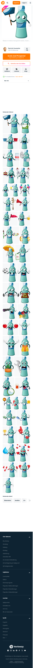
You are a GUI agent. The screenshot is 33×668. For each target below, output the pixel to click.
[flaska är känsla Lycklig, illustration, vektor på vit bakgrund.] (8, 470)
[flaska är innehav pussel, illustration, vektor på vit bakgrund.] (9, 438)
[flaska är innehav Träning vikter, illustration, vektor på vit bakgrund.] (11, 398)
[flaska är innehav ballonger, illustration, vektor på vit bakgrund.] (18, 228)
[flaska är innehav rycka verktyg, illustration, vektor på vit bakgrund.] (11, 530)
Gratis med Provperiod (16, 56)
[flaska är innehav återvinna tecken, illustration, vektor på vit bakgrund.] (8, 419)
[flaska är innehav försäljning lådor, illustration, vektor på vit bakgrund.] (20, 141)
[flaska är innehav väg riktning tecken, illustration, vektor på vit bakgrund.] (9, 242)
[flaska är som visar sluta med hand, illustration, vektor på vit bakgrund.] (8, 196)
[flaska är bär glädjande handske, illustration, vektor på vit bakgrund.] (8, 652)
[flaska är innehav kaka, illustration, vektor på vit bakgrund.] (20, 195)
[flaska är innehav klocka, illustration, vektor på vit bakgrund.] (8, 550)
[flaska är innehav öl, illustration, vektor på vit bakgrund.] (10, 569)
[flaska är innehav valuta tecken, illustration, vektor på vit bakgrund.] (8, 320)
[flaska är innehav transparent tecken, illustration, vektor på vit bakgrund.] (11, 123)
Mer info (6, 80)
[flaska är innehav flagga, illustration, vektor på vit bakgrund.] (10, 271)
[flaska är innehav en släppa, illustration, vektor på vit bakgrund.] (21, 652)
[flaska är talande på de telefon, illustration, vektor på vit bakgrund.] (6, 586)
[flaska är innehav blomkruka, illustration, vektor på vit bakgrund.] (18, 509)
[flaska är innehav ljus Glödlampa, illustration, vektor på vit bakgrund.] (7, 228)
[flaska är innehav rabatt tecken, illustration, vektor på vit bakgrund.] (7, 144)
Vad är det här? (19, 76)
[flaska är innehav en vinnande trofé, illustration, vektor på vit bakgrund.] (10, 634)
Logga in (24, 2)
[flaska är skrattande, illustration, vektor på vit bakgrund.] (20, 211)
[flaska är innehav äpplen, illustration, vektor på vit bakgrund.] (10, 454)
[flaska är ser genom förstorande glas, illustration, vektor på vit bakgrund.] (9, 617)
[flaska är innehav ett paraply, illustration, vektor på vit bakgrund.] (20, 321)
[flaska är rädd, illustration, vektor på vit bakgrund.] (9, 377)
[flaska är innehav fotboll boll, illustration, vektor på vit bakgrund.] (9, 358)
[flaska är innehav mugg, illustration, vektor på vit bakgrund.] (8, 286)
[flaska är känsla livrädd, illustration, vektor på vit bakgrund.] (8, 161)
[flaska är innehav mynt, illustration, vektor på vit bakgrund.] (16, 586)
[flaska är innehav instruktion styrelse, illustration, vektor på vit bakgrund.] (10, 339)
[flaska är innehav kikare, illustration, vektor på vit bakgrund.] (21, 416)
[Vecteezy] (3, 3)
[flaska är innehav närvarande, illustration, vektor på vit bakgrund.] (7, 509)
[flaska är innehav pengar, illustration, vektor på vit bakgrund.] (9, 601)
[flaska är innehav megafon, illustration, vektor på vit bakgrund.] (10, 256)
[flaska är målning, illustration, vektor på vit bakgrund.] (11, 302)
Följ (27, 50)
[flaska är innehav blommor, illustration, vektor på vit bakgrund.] (10, 213)
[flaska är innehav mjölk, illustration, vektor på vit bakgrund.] (11, 178)
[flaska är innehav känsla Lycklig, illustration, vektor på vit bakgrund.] (11, 488)
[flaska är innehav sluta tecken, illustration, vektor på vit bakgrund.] (22, 566)
